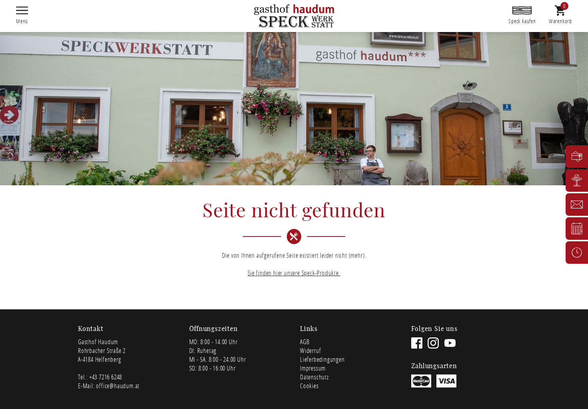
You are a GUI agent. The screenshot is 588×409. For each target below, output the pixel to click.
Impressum (313, 368)
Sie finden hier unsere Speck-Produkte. (294, 273)
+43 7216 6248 (105, 377)
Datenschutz (314, 377)
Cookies (309, 385)
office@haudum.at (118, 385)
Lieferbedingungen (322, 359)
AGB (304, 341)
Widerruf (310, 350)
